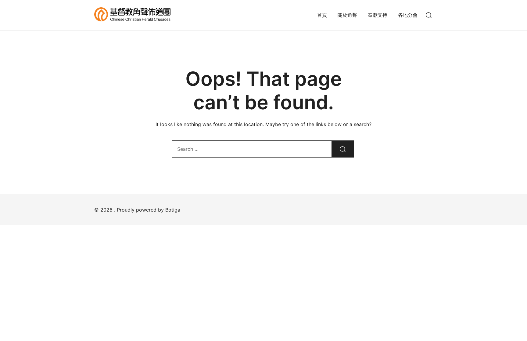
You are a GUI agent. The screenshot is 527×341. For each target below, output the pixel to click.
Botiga (172, 210)
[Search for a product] (429, 15)
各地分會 (408, 15)
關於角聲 (347, 15)
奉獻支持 (377, 15)
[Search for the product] (343, 149)
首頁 (322, 15)
